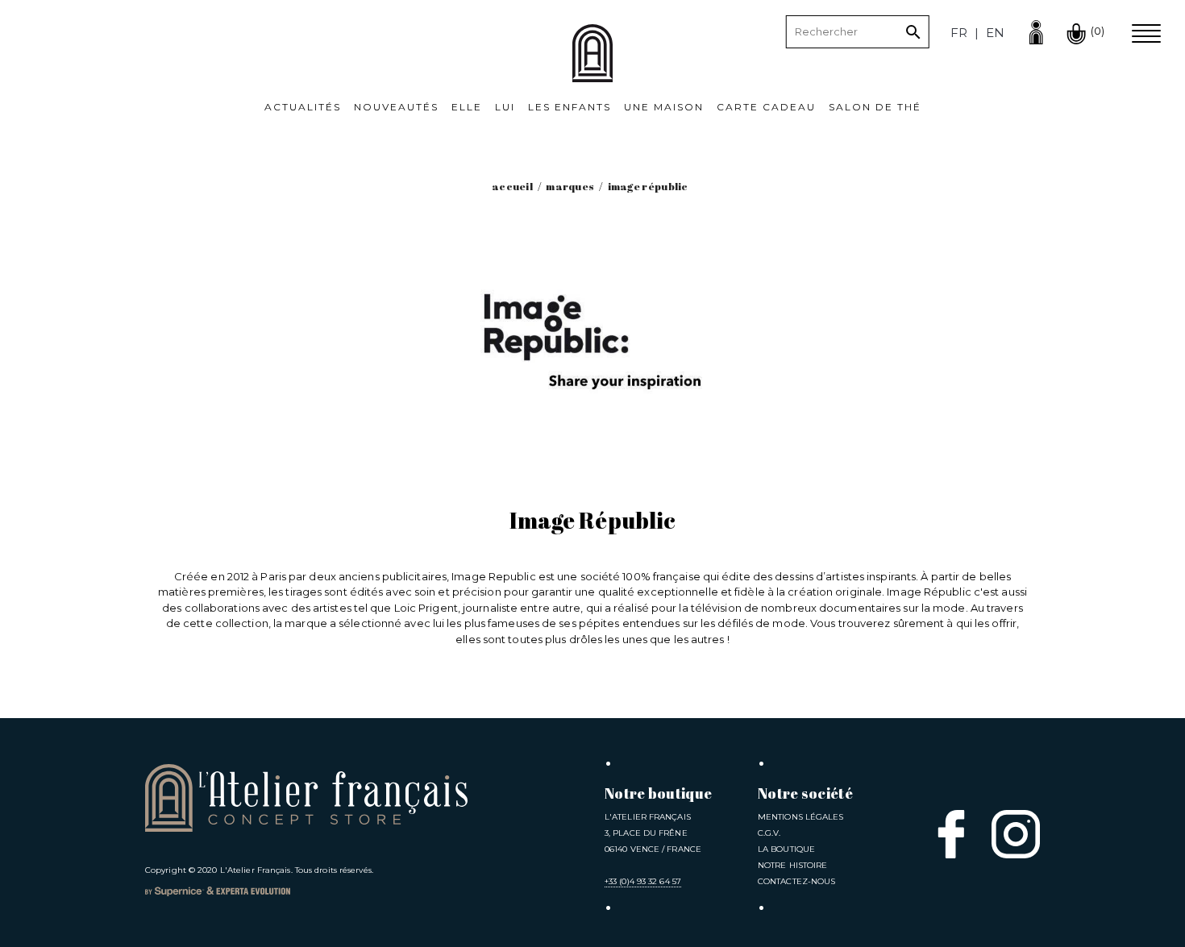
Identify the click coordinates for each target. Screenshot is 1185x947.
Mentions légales (801, 817)
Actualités (302, 107)
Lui (505, 107)
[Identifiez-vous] (1036, 30)
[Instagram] (1016, 834)
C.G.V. (769, 833)
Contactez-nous (796, 881)
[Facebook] (951, 834)
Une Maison (664, 107)
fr (958, 32)
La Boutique (786, 849)
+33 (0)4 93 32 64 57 (643, 881)
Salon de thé (875, 107)
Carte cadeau (766, 107)
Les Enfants (569, 107)
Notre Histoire (792, 865)
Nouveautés (396, 107)
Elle (466, 107)
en (995, 32)
